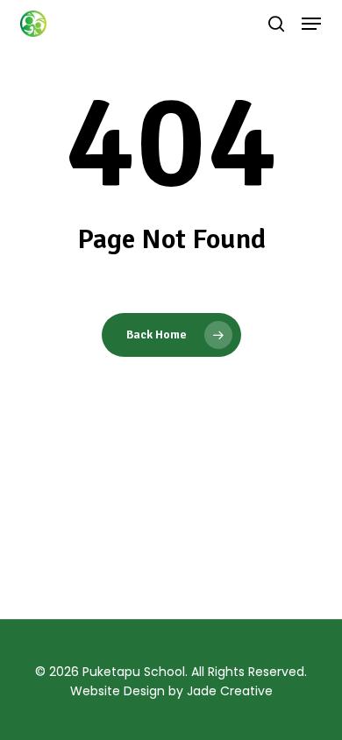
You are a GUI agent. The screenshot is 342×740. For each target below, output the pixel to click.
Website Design (117, 691)
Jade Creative (230, 691)
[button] (311, 23)
